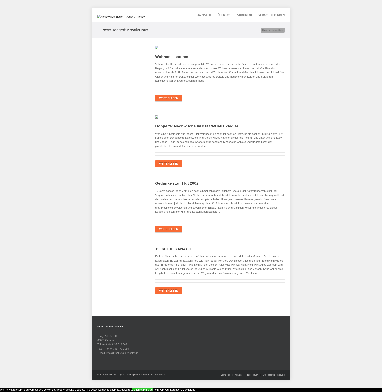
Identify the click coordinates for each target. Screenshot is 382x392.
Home (265, 30)
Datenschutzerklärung (274, 375)
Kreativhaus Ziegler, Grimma (119, 374)
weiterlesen (168, 98)
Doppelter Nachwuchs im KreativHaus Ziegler (196, 126)
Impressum (252, 375)
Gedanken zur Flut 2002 (177, 183)
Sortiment (244, 15)
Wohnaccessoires (171, 57)
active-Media (158, 374)
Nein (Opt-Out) (161, 389)
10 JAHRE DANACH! (174, 249)
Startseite (204, 15)
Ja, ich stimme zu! (142, 389)
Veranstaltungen (271, 15)
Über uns (224, 15)
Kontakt (238, 375)
